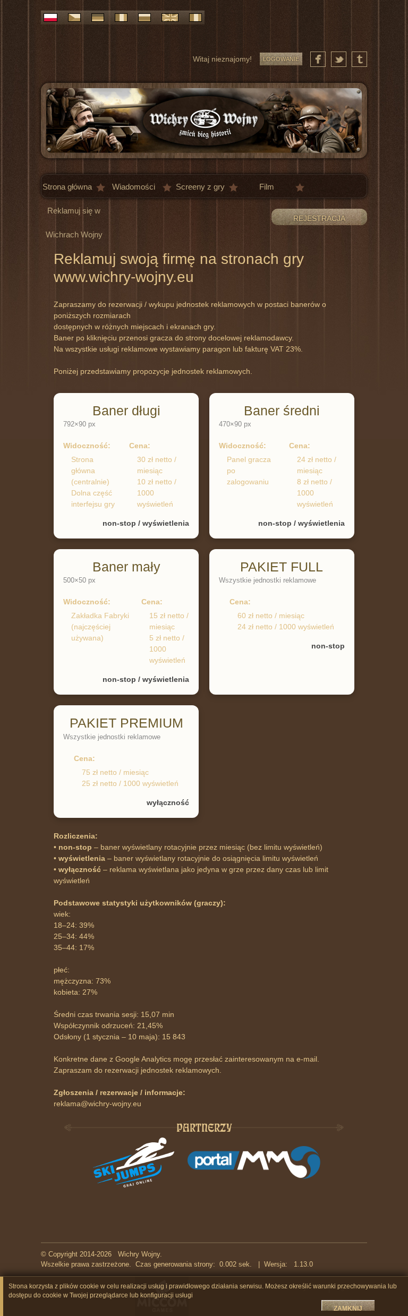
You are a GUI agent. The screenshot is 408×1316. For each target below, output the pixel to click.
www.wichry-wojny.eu (124, 277)
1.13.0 (301, 1264)
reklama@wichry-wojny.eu (97, 1103)
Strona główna (67, 186)
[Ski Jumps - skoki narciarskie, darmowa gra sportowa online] (134, 1162)
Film (266, 186)
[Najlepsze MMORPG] (254, 1163)
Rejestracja (319, 218)
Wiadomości (133, 186)
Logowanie (281, 59)
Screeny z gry (200, 186)
